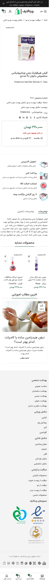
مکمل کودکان (41, 458)
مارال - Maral (41, 284)
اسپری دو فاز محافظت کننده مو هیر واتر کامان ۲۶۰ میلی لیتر (12, 280)
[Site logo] (24, 11)
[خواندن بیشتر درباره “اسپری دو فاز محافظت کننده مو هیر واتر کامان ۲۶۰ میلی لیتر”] (5, 256)
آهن (45, 453)
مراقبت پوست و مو (33, 20)
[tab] (42, 212)
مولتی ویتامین (41, 444)
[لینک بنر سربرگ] (24, 3)
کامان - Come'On (15, 284)
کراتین (44, 417)
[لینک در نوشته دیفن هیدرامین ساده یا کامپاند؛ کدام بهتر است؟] (24, 316)
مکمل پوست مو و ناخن (12, 20)
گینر (45, 427)
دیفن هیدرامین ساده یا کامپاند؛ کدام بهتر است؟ (24, 339)
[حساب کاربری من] (10, 11)
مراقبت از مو (42, 485)
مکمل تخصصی (40, 463)
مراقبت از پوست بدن (38, 490)
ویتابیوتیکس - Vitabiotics (31, 112)
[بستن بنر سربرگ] (3, 3)
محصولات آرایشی (40, 475)
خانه (45, 20)
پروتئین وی (42, 422)
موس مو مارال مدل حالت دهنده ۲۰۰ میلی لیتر (37, 280)
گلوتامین (43, 432)
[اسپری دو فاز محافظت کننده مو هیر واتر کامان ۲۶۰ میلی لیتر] (12, 263)
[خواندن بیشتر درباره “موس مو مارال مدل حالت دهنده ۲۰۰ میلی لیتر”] (29, 256)
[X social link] (31, 118)
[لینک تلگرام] (20, 118)
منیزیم (44, 449)
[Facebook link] (34, 118)
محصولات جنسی (40, 495)
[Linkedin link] (23, 118)
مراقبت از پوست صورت (37, 480)
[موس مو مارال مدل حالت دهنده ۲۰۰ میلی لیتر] (36, 263)
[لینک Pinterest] (27, 118)
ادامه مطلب (24, 358)
